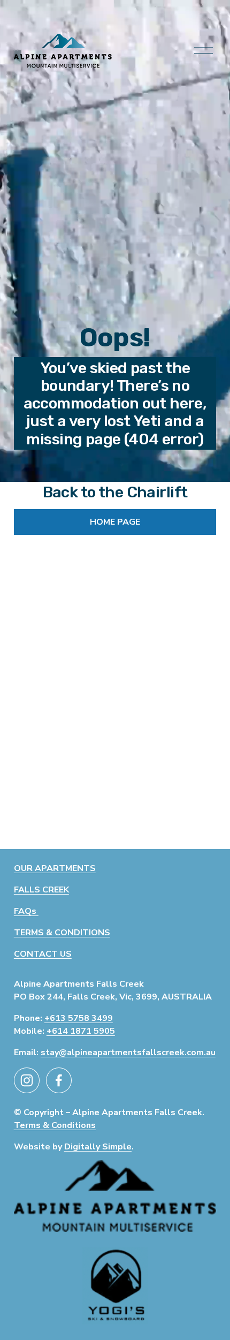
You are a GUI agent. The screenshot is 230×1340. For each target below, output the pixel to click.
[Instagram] (27, 1080)
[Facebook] (59, 1080)
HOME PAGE (115, 522)
